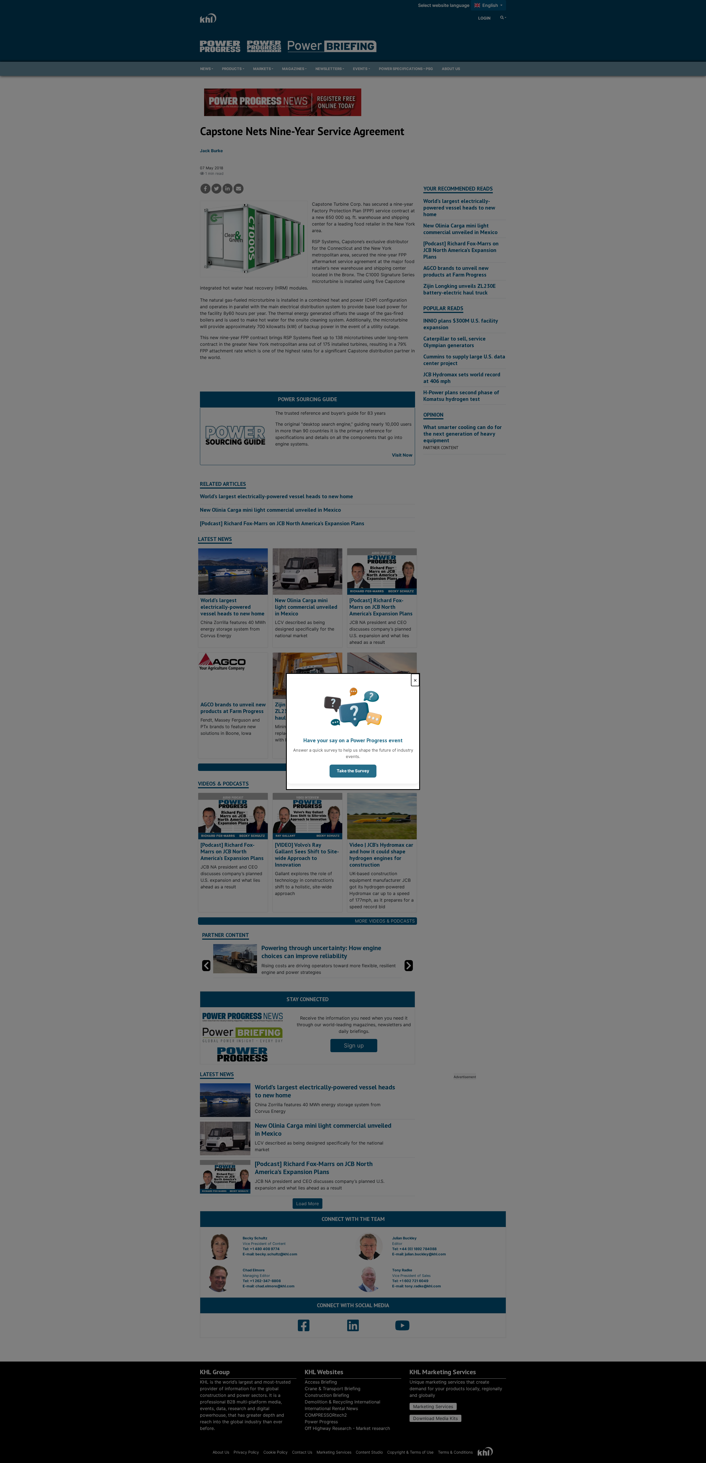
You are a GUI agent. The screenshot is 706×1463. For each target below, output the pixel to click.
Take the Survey (353, 770)
